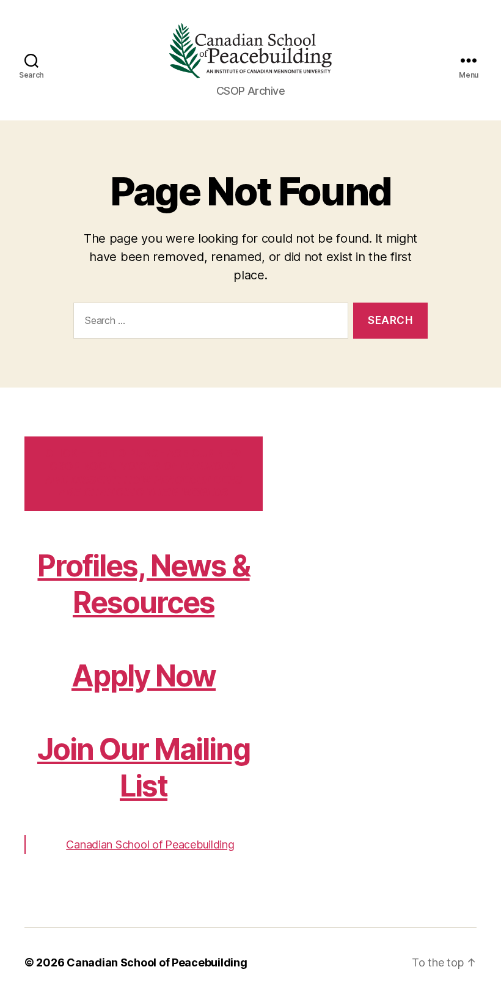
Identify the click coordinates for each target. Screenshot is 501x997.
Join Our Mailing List (143, 767)
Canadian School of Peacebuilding (150, 844)
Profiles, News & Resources (143, 584)
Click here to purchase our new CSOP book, (144, 473)
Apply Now (143, 676)
